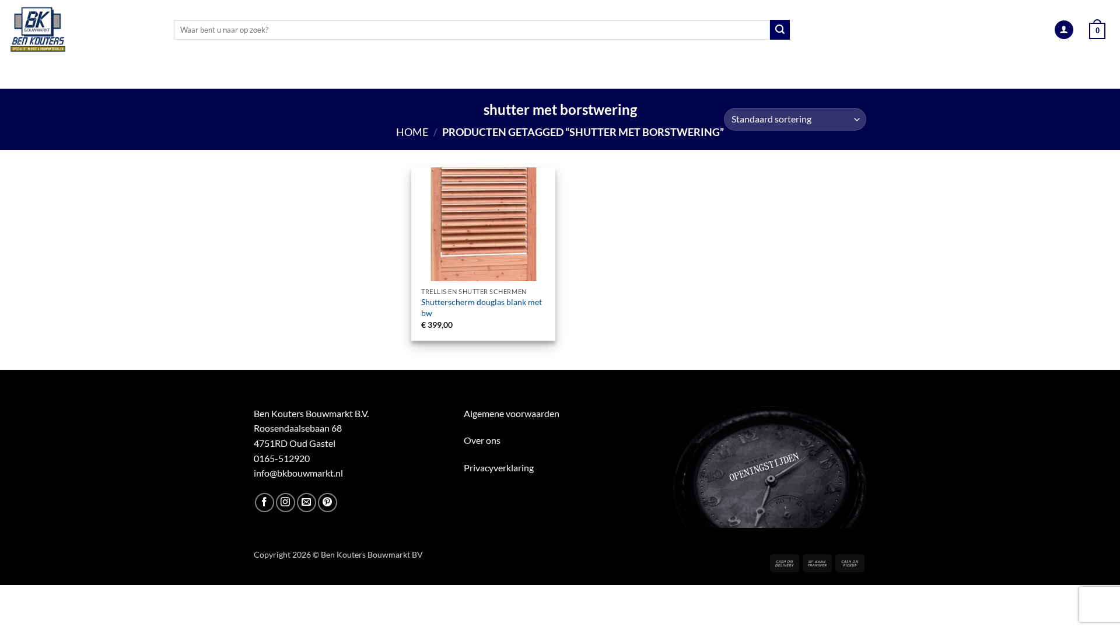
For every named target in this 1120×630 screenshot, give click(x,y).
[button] (1064, 30)
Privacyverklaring (499, 467)
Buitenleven (547, 74)
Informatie (886, 74)
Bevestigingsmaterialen (782, 74)
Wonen (686, 74)
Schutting (623, 74)
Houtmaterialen (246, 74)
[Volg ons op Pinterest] (327, 502)
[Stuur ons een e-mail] (306, 502)
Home (412, 131)
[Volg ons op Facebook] (264, 502)
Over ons (482, 440)
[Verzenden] (780, 30)
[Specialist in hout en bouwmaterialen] (82, 30)
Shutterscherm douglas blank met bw (481, 307)
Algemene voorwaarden (511, 413)
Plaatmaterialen (354, 74)
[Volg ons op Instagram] (285, 502)
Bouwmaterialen (456, 74)
